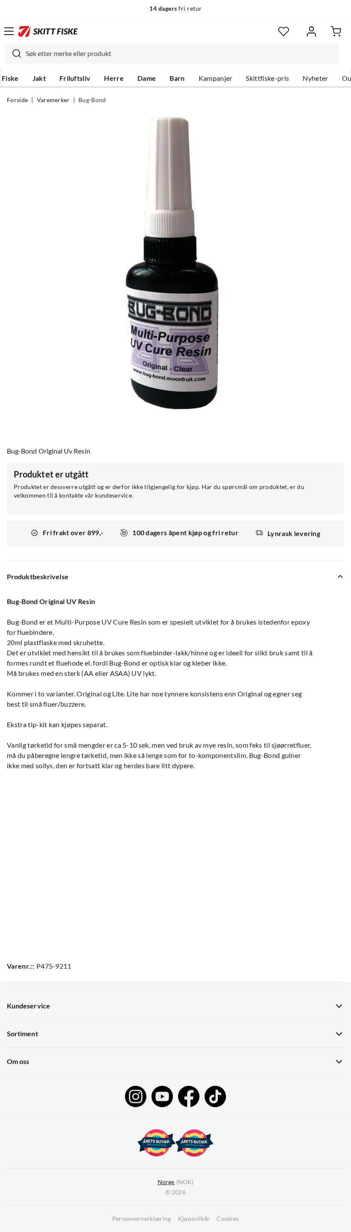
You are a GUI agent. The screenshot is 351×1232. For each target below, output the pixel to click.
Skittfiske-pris (267, 78)
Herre (114, 78)
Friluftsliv (75, 78)
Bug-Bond (92, 100)
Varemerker (53, 100)
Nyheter (315, 78)
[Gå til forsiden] (48, 31)
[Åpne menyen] (9, 31)
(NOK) (175, 1182)
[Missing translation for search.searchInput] (13, 53)
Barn (177, 78)
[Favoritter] (284, 31)
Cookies (228, 1218)
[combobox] (172, 53)
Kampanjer (215, 78)
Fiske (10, 78)
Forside (17, 100)
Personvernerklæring (141, 1218)
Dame (146, 78)
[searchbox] (180, 53)
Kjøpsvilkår (194, 1218)
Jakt (39, 78)
